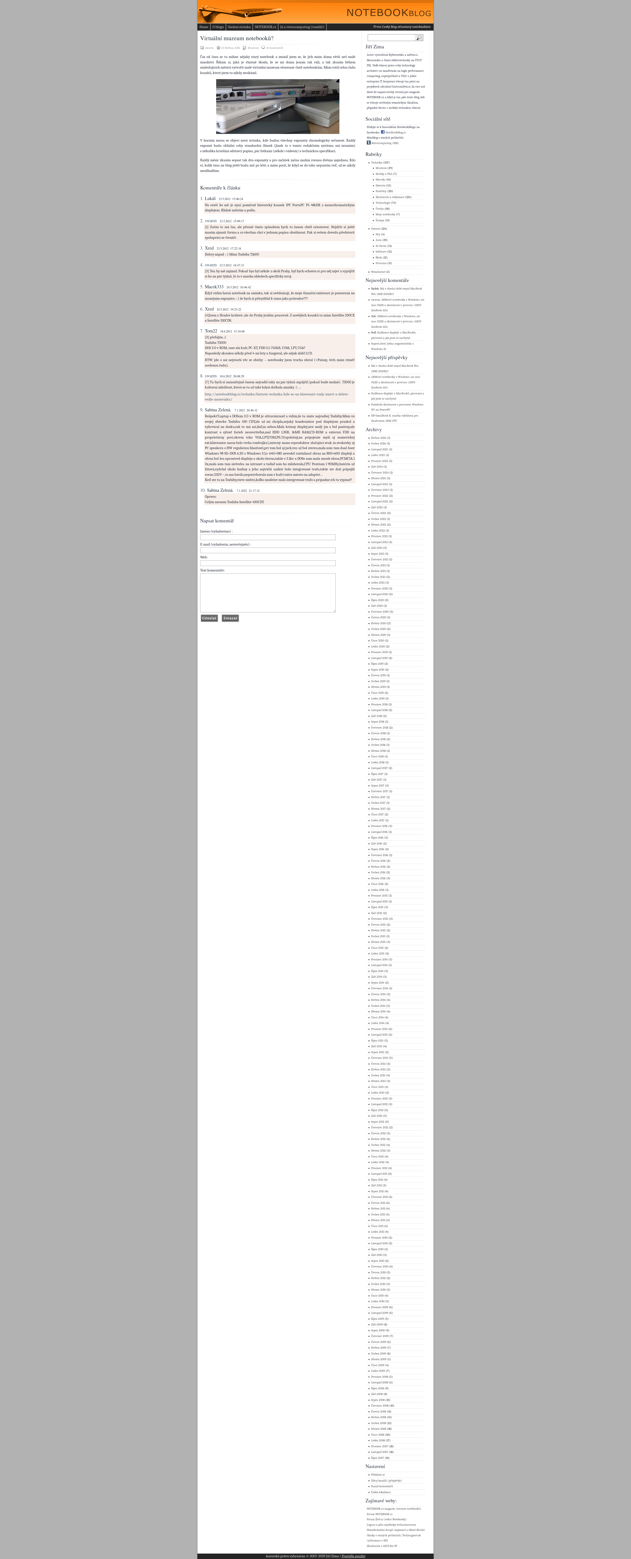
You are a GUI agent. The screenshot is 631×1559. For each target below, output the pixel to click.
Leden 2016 (378, 890)
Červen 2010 (378, 1272)
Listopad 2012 (379, 1104)
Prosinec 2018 (379, 704)
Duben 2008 (378, 1423)
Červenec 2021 (379, 559)
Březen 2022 (378, 524)
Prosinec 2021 (379, 536)
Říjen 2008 (377, 1388)
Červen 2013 (378, 1063)
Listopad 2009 (379, 1313)
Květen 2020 (378, 623)
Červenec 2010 (379, 1266)
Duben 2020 (378, 629)
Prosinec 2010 (379, 1237)
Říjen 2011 (377, 1179)
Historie (380, 185)
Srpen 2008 (378, 1400)
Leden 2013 (378, 1092)
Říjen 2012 (377, 1110)
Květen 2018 (378, 739)
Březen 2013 (378, 1081)
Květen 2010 (378, 1278)
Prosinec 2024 (379, 461)
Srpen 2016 (377, 849)
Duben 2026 (378, 443)
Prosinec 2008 (379, 1376)
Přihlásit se (378, 1474)
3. (202, 248)
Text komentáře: (212, 570)
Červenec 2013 (379, 1058)
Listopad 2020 (379, 594)
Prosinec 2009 (379, 1307)
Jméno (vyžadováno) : (216, 531)
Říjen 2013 (377, 1040)
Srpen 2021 (377, 553)
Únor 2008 (377, 1434)
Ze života (381, 246)
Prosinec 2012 (379, 1098)
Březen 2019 (378, 687)
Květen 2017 (378, 797)
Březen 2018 (378, 750)
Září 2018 (376, 716)
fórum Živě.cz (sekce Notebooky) (387, 1519)
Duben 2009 (378, 1353)
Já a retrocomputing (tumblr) (302, 27)
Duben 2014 (378, 1006)
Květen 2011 (378, 1208)
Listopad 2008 (379, 1382)
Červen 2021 (378, 565)
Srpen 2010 (377, 1261)
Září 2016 (376, 843)
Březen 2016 (378, 878)
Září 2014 (376, 976)
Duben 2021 (378, 577)
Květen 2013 (378, 1069)
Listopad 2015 (379, 901)
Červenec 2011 (379, 1197)
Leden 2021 (378, 582)
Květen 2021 (378, 571)
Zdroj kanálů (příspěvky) (386, 1480)
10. (203, 490)
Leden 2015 (378, 953)
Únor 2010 (377, 1295)
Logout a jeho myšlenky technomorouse (391, 1524)
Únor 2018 (377, 756)
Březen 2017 (378, 808)
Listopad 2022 (379, 501)
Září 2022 (377, 507)
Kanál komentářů (382, 1486)
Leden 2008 (378, 1440)
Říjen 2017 (377, 774)
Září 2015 (376, 913)
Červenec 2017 (379, 791)
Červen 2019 (378, 675)
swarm (211, 220)
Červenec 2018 (379, 727)
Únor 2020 (377, 640)
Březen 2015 (378, 942)
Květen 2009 (378, 1347)
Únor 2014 (377, 1017)
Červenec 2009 (380, 1336)
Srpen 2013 (377, 1052)
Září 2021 (376, 548)
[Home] (385, 10)
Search (420, 37)
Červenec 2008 (380, 1405)
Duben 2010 (378, 1284)
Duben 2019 (378, 681)
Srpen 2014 (377, 982)
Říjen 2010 (377, 1249)
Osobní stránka (239, 27)
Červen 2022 (378, 513)
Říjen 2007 (377, 1458)
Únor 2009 (377, 1365)
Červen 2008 (378, 1411)
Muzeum (253, 48)
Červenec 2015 (379, 918)
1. (202, 198)
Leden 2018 (378, 762)
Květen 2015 (378, 930)
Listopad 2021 (379, 542)
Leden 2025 (378, 455)
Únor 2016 (377, 884)
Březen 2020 (378, 635)
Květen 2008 (378, 1417)
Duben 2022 (378, 519)
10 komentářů (274, 48)
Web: (204, 557)
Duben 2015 (378, 936)
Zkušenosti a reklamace (390, 197)
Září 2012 (376, 1116)
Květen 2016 (378, 866)
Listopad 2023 (379, 484)
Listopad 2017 (379, 768)
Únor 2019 (377, 693)
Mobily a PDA (384, 174)
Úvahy (380, 208)
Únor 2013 (377, 1087)
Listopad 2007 (379, 1452)
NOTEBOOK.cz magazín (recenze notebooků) (394, 1508)
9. (202, 410)
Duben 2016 (378, 872)
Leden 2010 (378, 1301)
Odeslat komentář (209, 618)
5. (202, 287)
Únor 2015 (377, 948)
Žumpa (380, 220)
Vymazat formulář (230, 618)
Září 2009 (377, 1324)
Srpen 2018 (377, 721)
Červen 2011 (378, 1203)
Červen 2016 (378, 860)
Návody (380, 179)
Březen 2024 (378, 478)
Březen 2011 (378, 1220)
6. (202, 309)
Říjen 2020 (377, 600)
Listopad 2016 (379, 832)
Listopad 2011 (379, 1173)
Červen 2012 (378, 1133)
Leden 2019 (378, 698)
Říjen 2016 (377, 837)
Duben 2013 (378, 1075)
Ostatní (375, 228)
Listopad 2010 (379, 1243)
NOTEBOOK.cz (265, 27)
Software (381, 251)
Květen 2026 (378, 438)
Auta (379, 240)
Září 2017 (376, 779)
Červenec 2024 (380, 472)
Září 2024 (377, 466)
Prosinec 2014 (379, 959)
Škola (379, 257)
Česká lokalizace (381, 1492)
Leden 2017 (378, 820)
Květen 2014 (378, 1000)
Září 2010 (376, 1255)
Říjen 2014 (377, 971)
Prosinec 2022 (379, 495)
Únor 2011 (377, 1226)
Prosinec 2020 (379, 588)
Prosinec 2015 (379, 895)
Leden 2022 (378, 530)
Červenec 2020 (380, 611)
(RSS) (395, 143)
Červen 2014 (378, 994)
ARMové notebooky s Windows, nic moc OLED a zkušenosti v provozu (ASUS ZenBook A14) (397, 305)
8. (202, 376)
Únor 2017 (377, 814)
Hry (378, 234)
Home (203, 27)
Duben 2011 (378, 1214)
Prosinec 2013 (379, 1029)
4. (202, 265)
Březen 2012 (378, 1150)
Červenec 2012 (379, 1127)
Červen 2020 (378, 617)
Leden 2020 (378, 646)
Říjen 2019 (377, 663)
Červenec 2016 (379, 855)
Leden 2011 (377, 1231)
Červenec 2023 (380, 490)
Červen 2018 (378, 733)
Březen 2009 (378, 1359)
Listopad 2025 (379, 449)
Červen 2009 (378, 1342)
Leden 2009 (378, 1371)
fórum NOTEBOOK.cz (379, 1514)
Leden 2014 (378, 1023)
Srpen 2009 (378, 1330)
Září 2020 (377, 605)
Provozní (381, 263)
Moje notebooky (385, 214)
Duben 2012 (378, 1145)
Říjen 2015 (377, 907)
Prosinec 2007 (379, 1446)
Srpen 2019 (377, 669)
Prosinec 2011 (379, 1168)
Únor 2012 (377, 1156)
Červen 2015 (378, 924)
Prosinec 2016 (379, 826)
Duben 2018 (378, 745)
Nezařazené (378, 272)
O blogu (218, 27)
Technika (376, 162)
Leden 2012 (378, 1162)
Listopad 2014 (379, 965)
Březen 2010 (378, 1289)
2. (202, 220)
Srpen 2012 (377, 1121)
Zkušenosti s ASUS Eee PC (382, 1546)
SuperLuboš (378, 343)
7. (202, 331)
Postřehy (381, 191)
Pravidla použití (353, 1556)
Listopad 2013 (379, 1034)
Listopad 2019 (379, 658)
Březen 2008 (378, 1429)
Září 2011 (376, 1185)
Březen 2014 (378, 1011)
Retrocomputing (381, 143)
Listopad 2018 (379, 710)
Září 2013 (376, 1046)
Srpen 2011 (377, 1191)
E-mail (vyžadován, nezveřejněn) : (225, 544)
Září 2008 (377, 1394)
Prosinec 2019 (379, 652)
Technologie (383, 202)
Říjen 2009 (377, 1319)
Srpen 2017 (377, 785)
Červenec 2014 (379, 988)
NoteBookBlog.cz (395, 132)
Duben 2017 (378, 803)
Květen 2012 (378, 1139)
